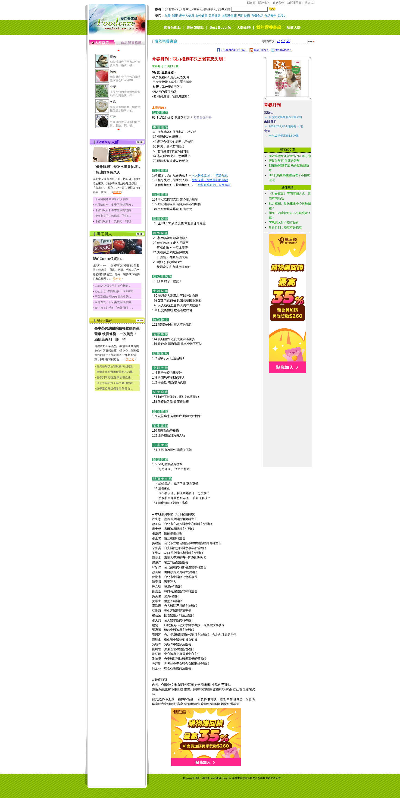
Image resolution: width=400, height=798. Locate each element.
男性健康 (244, 15)
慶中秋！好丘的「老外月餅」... (114, 307)
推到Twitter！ (283, 50)
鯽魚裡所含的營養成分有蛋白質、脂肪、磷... (125, 63)
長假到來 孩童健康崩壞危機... (115, 377)
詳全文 (117, 192)
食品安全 (270, 15)
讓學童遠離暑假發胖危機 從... (115, 388)
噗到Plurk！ (261, 50)
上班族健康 (229, 15)
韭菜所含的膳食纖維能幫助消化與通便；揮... (125, 93)
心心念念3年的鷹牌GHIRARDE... (115, 291)
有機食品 (257, 15)
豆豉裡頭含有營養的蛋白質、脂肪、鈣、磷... (125, 123)
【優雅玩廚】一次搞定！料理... (114, 221)
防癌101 (310, 2)
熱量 (168, 15)
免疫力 (282, 15)
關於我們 (263, 2)
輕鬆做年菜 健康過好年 (284, 160)
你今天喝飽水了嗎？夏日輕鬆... (116, 383)
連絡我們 (278, 2)
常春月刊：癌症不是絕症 (285, 227)
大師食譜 (244, 27)
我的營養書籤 (268, 27)
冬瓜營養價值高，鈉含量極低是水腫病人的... (125, 108)
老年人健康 (186, 15)
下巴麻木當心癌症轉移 (284, 222)
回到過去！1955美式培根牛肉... (114, 302)
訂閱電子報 (294, 2)
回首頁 (251, 2)
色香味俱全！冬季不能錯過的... (114, 204)
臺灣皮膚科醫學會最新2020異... (116, 372)
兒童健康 (215, 15)
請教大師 (294, 27)
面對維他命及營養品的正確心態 (290, 156)
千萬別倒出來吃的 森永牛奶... (113, 296)
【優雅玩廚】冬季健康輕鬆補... (114, 210)
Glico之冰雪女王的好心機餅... (113, 285)
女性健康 (201, 15)
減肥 (175, 15)
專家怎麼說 (195, 27)
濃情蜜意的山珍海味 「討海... (113, 215)
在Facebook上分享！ (234, 50)
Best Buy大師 (220, 27)
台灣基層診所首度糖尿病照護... (116, 366)
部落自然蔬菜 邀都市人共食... (113, 199)
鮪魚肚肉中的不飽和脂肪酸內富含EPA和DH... (125, 78)
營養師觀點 (172, 27)
